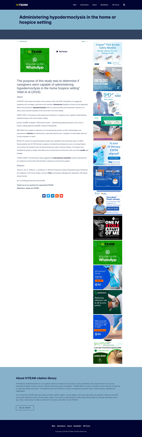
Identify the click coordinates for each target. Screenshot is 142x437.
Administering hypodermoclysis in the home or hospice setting (67, 19)
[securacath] (107, 190)
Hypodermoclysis (39, 107)
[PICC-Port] (107, 115)
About (94, 5)
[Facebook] (44, 196)
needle (82, 150)
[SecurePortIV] (107, 363)
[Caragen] (107, 90)
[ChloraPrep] (107, 338)
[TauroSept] (107, 214)
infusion (30, 133)
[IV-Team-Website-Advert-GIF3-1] (107, 140)
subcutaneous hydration (62, 158)
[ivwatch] (107, 239)
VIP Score (115, 5)
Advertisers (84, 5)
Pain (50, 173)
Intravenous (58, 104)
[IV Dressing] (107, 314)
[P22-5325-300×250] (107, 165)
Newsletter (104, 5)
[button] (124, 5)
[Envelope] (61, 196)
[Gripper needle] (107, 66)
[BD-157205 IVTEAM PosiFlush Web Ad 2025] (107, 289)
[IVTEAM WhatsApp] (34, 72)
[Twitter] (48, 196)
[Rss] (57, 196)
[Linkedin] (52, 196)
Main (75, 5)
